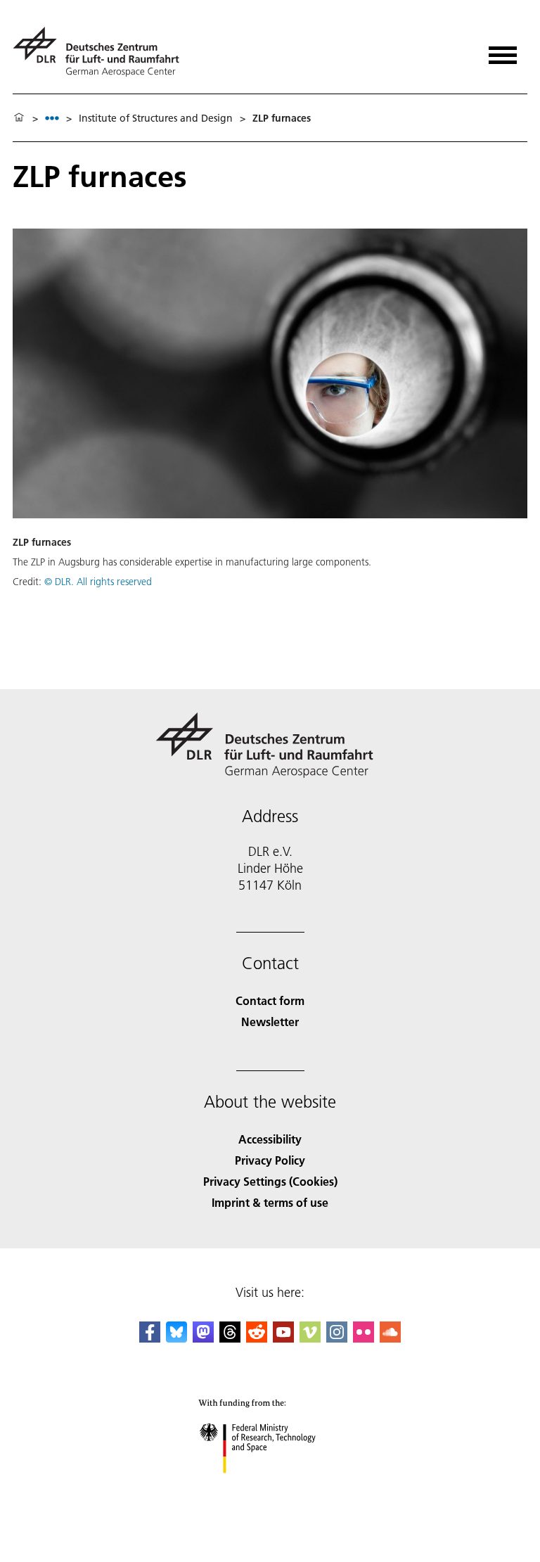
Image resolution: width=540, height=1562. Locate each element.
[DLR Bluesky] (176, 1338)
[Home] (19, 118)
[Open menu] (502, 50)
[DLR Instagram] (336, 1338)
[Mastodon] (203, 1338)
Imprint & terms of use (270, 1202)
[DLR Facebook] (149, 1338)
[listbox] (52, 118)
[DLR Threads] (229, 1338)
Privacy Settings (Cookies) (270, 1181)
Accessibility (270, 1139)
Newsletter (270, 1021)
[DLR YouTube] (283, 1338)
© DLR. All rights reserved (98, 581)
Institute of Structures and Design (156, 118)
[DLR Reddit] (256, 1338)
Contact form (270, 1000)
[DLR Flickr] (363, 1338)
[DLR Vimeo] (310, 1338)
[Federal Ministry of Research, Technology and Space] (270, 1487)
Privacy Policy (270, 1160)
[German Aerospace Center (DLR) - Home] (102, 52)
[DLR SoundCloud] (390, 1338)
